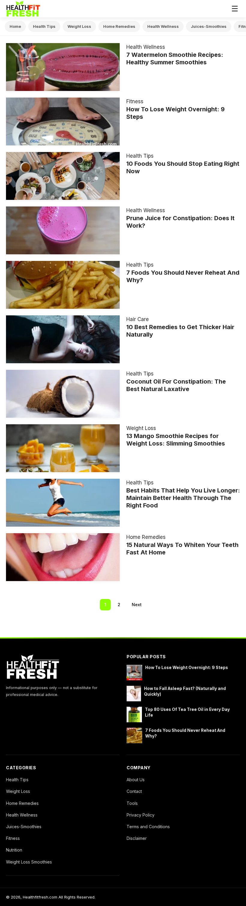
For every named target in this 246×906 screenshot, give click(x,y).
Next (137, 604)
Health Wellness (163, 26)
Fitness (134, 101)
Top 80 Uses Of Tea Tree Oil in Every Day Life (187, 712)
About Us (136, 779)
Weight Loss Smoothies (29, 861)
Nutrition (14, 849)
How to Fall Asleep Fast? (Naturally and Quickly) (185, 691)
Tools (132, 803)
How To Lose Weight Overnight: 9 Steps (186, 667)
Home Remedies (119, 26)
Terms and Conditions (148, 826)
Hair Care (137, 319)
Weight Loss (79, 26)
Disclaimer (137, 838)
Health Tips (44, 26)
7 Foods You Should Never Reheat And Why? (185, 733)
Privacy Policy (140, 814)
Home (15, 26)
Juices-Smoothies (208, 26)
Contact (134, 791)
